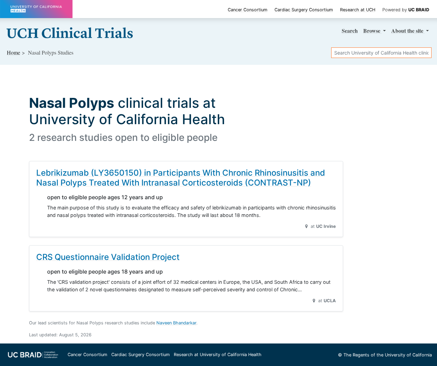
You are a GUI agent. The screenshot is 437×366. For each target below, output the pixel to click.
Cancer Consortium (247, 9)
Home (13, 52)
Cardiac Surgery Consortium (303, 9)
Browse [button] (372, 30)
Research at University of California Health (218, 354)
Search (350, 30)
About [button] (407, 30)
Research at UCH (357, 9)
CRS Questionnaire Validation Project (108, 257)
